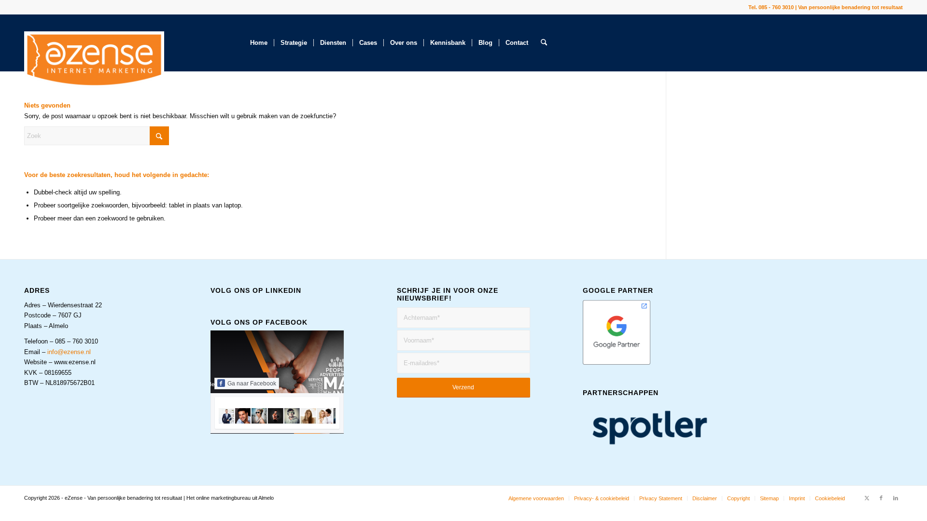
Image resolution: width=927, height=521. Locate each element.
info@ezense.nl (69, 352)
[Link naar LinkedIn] (895, 498)
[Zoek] (543, 42)
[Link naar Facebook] (881, 498)
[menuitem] (259, 42)
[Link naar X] (866, 498)
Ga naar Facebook (251, 383)
